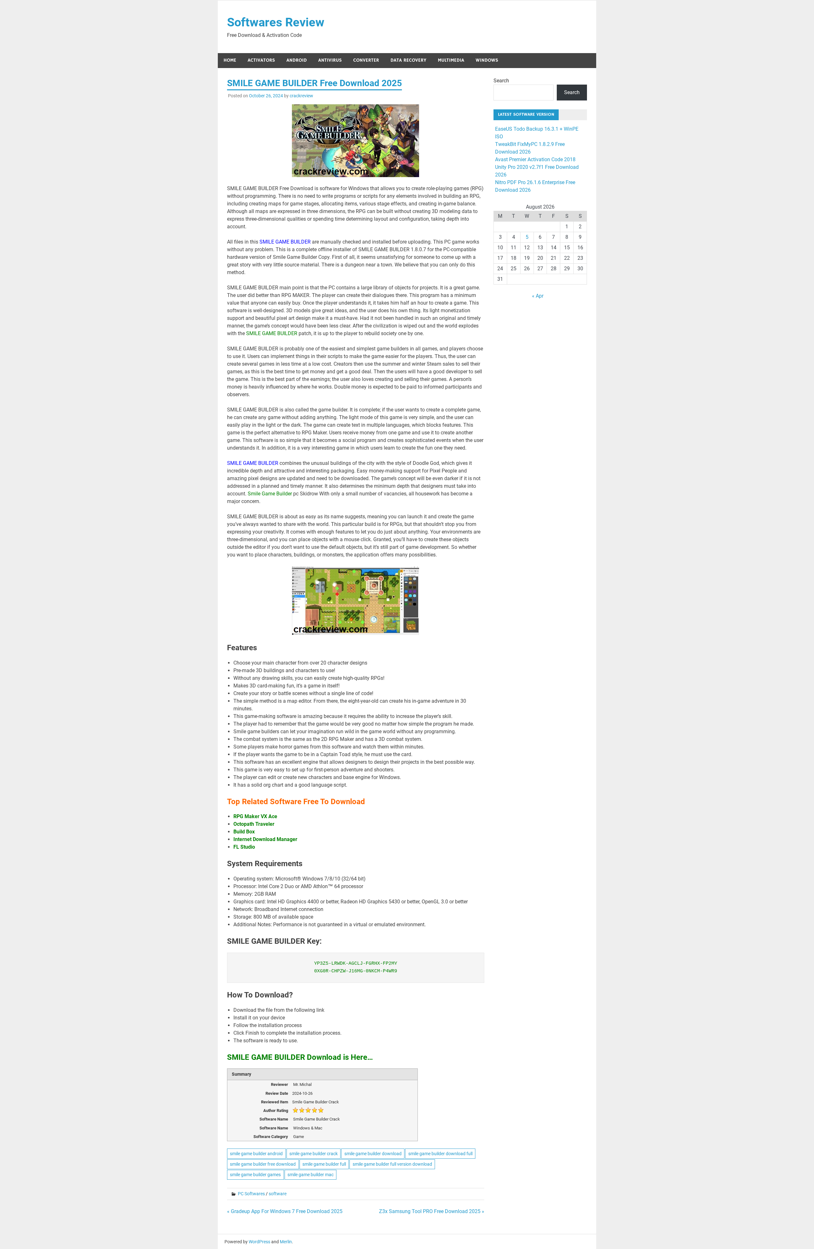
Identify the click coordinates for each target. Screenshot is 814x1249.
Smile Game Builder (270, 494)
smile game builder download (373, 1153)
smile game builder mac (310, 1174)
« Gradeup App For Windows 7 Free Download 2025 (284, 1211)
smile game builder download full (440, 1153)
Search (501, 81)
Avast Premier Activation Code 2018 (535, 159)
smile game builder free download (263, 1164)
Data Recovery (408, 60)
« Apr (537, 296)
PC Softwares (251, 1193)
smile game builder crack (313, 1153)
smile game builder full (324, 1164)
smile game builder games (255, 1174)
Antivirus (330, 60)
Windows (487, 60)
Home (230, 60)
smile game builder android (256, 1153)
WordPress (259, 1241)
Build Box (244, 832)
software (277, 1193)
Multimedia (451, 60)
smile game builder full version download (392, 1164)
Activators (261, 60)
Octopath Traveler (253, 824)
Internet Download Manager (265, 839)
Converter (366, 60)
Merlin (286, 1241)
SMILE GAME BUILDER (285, 242)
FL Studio (244, 847)
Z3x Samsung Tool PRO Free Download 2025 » (431, 1211)
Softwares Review (275, 22)
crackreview (301, 95)
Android (296, 60)
